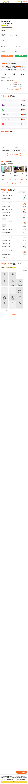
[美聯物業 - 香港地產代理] (6, 2)
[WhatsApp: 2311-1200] (21, 2)
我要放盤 (23, 772)
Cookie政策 (23, 779)
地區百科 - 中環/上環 (14, 89)
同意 (14, 781)
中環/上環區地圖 (14, 154)
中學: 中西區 (14, 83)
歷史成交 (14, 314)
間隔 (7, 267)
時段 (3, 267)
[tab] (3, 163)
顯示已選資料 (12, 267)
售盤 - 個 (7, 55)
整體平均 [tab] (3, 30)
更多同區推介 (14, 183)
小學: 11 (8, 83)
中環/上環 (18, 66)
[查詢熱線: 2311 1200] (19, 2)
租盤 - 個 (21, 55)
